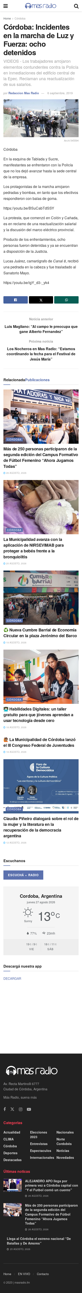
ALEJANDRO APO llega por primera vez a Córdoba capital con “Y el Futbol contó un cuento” (51, 1185)
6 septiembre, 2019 (60, 93)
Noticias (62, 1150)
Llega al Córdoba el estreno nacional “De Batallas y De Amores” (39, 1240)
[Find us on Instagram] (20, 1109)
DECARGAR (12, 978)
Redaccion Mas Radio (23, 93)
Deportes (10, 1153)
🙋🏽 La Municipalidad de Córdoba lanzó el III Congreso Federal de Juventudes (39, 742)
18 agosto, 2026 (15, 727)
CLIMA (8, 1139)
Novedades (65, 1157)
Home (7, 18)
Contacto (43, 1274)
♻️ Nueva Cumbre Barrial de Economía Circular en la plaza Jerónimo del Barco (40, 633)
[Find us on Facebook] (4, 1109)
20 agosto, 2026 (15, 563)
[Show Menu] (5, 5)
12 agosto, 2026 (15, 842)
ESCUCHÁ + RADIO (23, 875)
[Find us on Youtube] (29, 1109)
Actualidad (11, 1132)
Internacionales (42, 1157)
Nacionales (65, 1132)
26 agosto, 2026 (15, 473)
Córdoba (20, 18)
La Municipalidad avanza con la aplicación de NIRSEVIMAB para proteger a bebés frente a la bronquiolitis (33, 548)
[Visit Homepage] (40, 5)
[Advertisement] (41, 1017)
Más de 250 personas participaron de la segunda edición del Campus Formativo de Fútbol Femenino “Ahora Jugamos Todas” (40, 457)
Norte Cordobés (64, 1141)
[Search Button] (76, 5)
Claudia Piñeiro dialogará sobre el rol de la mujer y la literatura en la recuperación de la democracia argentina (40, 827)
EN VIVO (24, 1274)
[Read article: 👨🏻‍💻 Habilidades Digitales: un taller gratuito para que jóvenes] (41, 677)
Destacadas (12, 1159)
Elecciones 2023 (38, 1134)
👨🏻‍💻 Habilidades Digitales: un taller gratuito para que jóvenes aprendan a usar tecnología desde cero (38, 714)
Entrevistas (39, 1143)
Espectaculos (40, 1150)
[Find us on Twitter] (12, 1109)
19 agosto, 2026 (15, 642)
